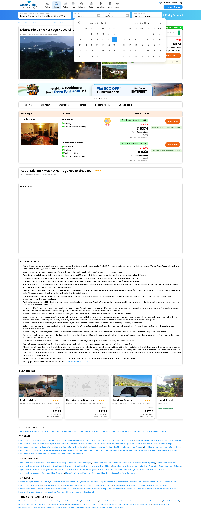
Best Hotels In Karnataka (117, 450)
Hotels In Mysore (73, 504)
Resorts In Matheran (136, 488)
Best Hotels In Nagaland (167, 450)
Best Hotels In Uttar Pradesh (93, 443)
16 (97, 45)
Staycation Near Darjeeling (143, 462)
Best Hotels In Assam (153, 447)
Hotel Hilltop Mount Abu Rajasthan (126, 431)
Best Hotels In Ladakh (125, 440)
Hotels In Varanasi (121, 501)
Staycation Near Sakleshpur (79, 462)
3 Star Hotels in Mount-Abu (64, 23)
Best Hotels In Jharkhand (94, 450)
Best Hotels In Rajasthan (170, 440)
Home (21, 23)
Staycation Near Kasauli (53, 466)
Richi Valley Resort (65, 431)
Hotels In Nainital (155, 501)
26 (114, 50)
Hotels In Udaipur (40, 501)
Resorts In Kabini (171, 481)
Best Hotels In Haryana (73, 450)
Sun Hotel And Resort (27, 431)
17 (103, 45)
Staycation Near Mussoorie (30, 469)
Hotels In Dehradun (114, 507)
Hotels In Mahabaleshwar (42, 507)
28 (86, 56)
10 (103, 39)
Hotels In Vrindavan (89, 501)
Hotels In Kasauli (98, 507)
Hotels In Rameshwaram (79, 507)
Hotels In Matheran (126, 504)
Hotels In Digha (55, 501)
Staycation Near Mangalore (127, 469)
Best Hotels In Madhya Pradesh (142, 450)
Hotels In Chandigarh (27, 504)
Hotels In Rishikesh (171, 501)
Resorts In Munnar (41, 481)
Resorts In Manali (68, 488)
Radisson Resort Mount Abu (154, 431)
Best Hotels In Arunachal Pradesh (128, 447)
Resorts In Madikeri (117, 488)
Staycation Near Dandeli (123, 466)
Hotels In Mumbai (57, 504)
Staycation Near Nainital (54, 469)
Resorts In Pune (169, 488)
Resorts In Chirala (70, 485)
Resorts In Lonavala (27, 488)
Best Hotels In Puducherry (141, 443)
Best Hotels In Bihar (172, 447)
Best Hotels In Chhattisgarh (30, 450)
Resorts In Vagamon (52, 485)
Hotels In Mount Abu (71, 501)
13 (80, 45)
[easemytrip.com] (29, 7)
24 (103, 50)
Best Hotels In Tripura (46, 443)
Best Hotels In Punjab (27, 454)
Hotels (28, 23)
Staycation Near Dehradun (146, 466)
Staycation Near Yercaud (29, 473)
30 (97, 56)
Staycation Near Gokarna (170, 466)
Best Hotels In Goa (26, 440)
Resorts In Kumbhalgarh (117, 481)
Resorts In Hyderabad (79, 481)
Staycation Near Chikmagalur (31, 462)
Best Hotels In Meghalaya (29, 447)
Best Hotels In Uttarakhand (68, 443)
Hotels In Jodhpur (109, 504)
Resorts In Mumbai (153, 488)
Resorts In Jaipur (101, 488)
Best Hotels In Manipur (163, 443)
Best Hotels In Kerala (106, 440)
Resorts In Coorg (160, 485)
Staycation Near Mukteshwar (78, 473)
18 (109, 45)
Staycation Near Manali (166, 462)
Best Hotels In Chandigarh (74, 447)
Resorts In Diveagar (121, 485)
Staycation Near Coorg (56, 462)
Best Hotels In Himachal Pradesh (81, 440)
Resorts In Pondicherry (139, 481)
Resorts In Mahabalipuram (48, 488)
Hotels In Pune (61, 507)
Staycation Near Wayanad (30, 466)
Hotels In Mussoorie (138, 501)
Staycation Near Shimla (101, 466)
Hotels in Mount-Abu (42, 23)
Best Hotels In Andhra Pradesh (99, 447)
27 (80, 56)
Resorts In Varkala (85, 488)
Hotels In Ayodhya (143, 504)
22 (92, 50)
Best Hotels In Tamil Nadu (49, 454)
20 (80, 50)
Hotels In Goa (24, 507)
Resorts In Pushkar (26, 492)
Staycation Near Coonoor (53, 473)
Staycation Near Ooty (121, 462)
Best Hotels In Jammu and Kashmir (50, 440)
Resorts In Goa (156, 481)
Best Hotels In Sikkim (27, 443)
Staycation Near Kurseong (123, 473)
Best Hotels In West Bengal (117, 443)
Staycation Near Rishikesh (76, 469)
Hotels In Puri (43, 504)
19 (114, 45)
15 (92, 45)
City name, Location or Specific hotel (35, 14)
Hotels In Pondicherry (91, 504)
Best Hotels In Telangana (72, 454)
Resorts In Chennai (65, 492)
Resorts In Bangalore (59, 481)
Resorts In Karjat (25, 481)
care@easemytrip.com (77, 361)
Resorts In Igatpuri (98, 481)
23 (97, 50)
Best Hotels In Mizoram (52, 447)
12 (114, 39)
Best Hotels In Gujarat (52, 450)
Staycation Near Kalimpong (101, 469)
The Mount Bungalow (100, 431)
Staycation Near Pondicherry (152, 469)
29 (91, 56)
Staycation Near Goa (101, 462)
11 (108, 39)
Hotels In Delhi (105, 501)
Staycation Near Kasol (101, 473)
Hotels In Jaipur (25, 501)
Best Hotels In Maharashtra (147, 440)
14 (86, 45)
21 (86, 50)
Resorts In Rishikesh (103, 485)
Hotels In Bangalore (161, 504)
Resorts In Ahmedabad (46, 492)
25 (108, 50)
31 (160, 56)
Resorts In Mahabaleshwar (30, 485)
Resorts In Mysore (86, 485)
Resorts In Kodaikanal (84, 492)
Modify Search (173, 15)
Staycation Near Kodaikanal (77, 466)
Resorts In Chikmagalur (141, 485)
